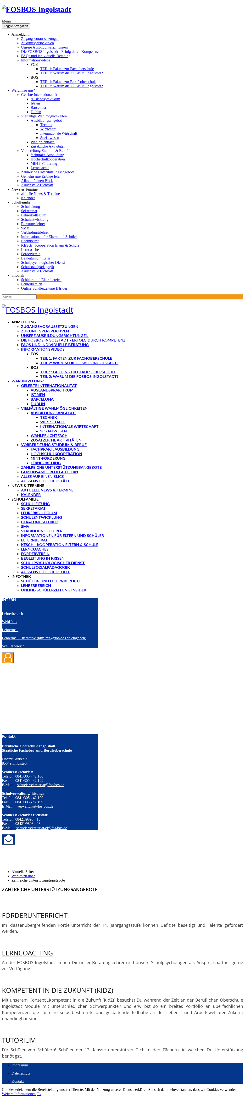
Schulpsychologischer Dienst (43, 262)
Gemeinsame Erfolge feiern (41, 176)
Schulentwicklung (34, 219)
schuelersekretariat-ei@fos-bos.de (41, 828)
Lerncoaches (30, 250)
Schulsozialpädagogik (37, 267)
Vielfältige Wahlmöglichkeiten (44, 116)
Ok (39, 1094)
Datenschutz (20, 1073)
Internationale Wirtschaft (58, 133)
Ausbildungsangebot (46, 120)
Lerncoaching (41, 168)
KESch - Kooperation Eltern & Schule (50, 245)
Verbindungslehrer (35, 232)
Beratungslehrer (33, 224)
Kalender (28, 198)
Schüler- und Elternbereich (41, 280)
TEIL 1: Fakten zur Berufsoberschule (68, 82)
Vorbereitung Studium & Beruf (44, 151)
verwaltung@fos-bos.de (35, 806)
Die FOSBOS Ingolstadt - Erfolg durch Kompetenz (60, 52)
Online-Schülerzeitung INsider (44, 288)
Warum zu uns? (23, 90)
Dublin (36, 112)
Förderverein (30, 254)
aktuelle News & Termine (40, 194)
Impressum (19, 1065)
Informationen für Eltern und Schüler (49, 237)
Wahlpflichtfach (43, 142)
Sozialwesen (49, 138)
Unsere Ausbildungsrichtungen (44, 47)
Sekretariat (29, 211)
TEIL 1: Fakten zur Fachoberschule (67, 69)
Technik (46, 125)
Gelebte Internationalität (39, 95)
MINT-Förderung (44, 163)
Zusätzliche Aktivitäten (48, 146)
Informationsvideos (35, 60)
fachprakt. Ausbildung (47, 155)
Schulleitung (30, 206)
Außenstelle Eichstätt (37, 185)
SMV (25, 228)
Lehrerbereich (31, 284)
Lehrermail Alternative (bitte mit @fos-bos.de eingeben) (44, 638)
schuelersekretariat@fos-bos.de (40, 785)
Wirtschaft (48, 129)
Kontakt (17, 1081)
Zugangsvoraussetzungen (40, 39)
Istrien (35, 103)
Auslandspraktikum (45, 99)
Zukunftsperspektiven (37, 43)
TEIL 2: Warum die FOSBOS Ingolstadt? (71, 73)
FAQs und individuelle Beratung (45, 56)
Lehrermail (10, 630)
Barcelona (38, 107)
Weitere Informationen (19, 1094)
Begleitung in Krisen (36, 258)
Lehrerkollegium (33, 215)
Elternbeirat (30, 241)
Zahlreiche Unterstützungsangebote (47, 172)
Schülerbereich (13, 646)
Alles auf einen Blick (37, 181)
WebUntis (9, 622)
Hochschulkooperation (48, 159)
